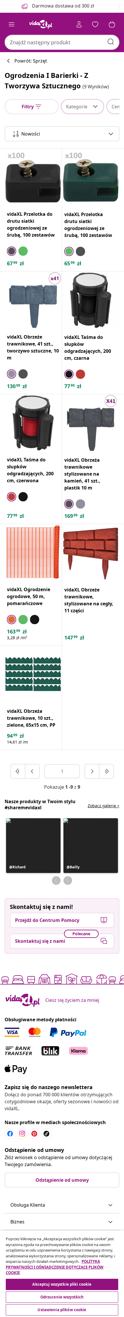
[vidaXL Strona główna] (40, 24)
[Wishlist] (95, 24)
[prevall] (18, 771)
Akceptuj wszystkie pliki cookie (61, 1284)
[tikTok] (46, 1134)
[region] (62, 1273)
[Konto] (79, 24)
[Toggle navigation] (11, 24)
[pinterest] (34, 1134)
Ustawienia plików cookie (61, 1309)
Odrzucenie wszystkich (62, 1297)
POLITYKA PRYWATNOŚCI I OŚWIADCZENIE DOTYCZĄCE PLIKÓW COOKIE (55, 1267)
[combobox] (62, 42)
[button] (33, 845)
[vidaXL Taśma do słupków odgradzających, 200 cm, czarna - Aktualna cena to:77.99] (90, 300)
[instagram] (22, 1134)
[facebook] (10, 1134)
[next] (92, 771)
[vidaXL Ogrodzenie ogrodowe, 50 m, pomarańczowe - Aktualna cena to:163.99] (33, 552)
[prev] (32, 771)
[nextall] (106, 771)
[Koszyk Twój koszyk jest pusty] (112, 24)
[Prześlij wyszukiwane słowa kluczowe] (110, 41)
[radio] (11, 251)
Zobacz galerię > (103, 805)
